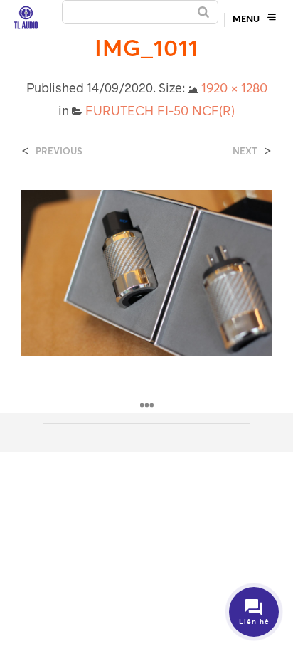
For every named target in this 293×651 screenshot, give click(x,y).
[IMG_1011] (146, 272)
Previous (59, 151)
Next (245, 151)
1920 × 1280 (234, 87)
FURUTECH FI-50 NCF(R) (160, 110)
